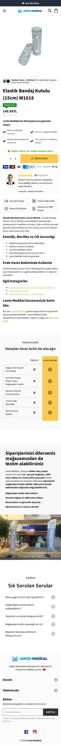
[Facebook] (26, 732)
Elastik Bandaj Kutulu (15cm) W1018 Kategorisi (32, 287)
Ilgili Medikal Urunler (19, 290)
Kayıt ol (50, 712)
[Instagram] (35, 732)
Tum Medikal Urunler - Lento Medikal (27, 294)
